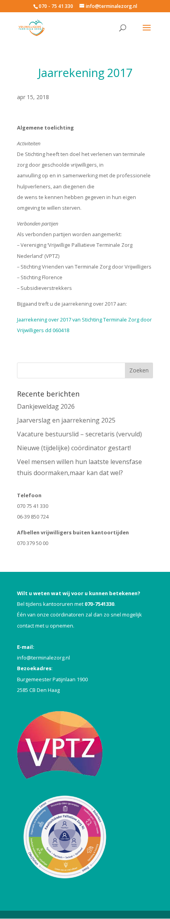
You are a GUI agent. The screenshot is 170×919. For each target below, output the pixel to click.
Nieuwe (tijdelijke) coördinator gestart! (74, 448)
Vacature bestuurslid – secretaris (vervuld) (79, 434)
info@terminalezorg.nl (43, 657)
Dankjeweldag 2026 (46, 406)
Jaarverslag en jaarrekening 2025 (66, 420)
